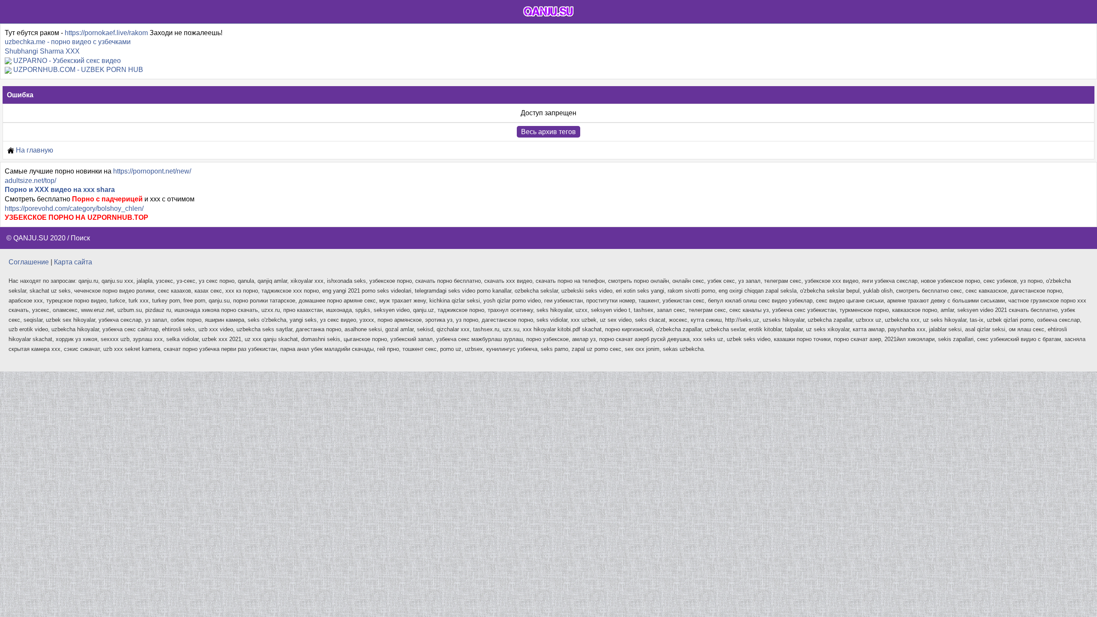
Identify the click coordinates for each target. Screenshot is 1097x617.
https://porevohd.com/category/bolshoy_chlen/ (74, 208)
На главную (33, 150)
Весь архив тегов (548, 131)
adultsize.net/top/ (30, 180)
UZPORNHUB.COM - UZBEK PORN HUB (78, 69)
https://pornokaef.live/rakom (106, 32)
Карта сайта (73, 262)
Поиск (80, 238)
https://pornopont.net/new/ (152, 171)
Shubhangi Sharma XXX (42, 51)
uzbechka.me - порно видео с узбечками (68, 41)
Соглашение (29, 262)
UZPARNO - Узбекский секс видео (67, 60)
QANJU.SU (30, 238)
